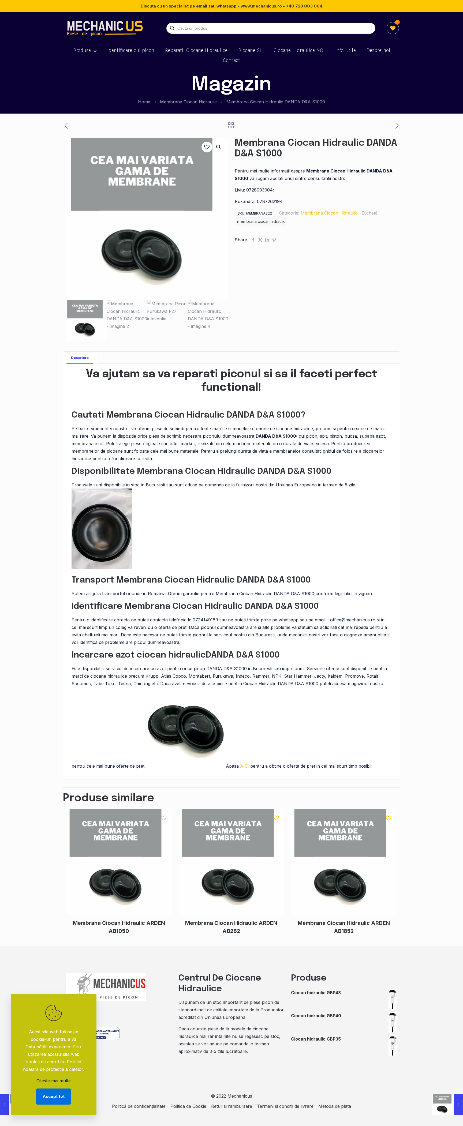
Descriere (80, 357)
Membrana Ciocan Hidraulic (188, 101)
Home (144, 101)
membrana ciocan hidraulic (261, 221)
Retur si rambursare (231, 1106)
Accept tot (54, 1096)
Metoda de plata (334, 1106)
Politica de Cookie (188, 1106)
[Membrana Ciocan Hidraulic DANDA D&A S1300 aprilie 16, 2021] (447, 1104)
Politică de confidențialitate (139, 1106)
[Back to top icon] (437, 1115)
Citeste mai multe (53, 1080)
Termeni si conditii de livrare (285, 1106)
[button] (219, 147)
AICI (244, 766)
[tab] (80, 358)
